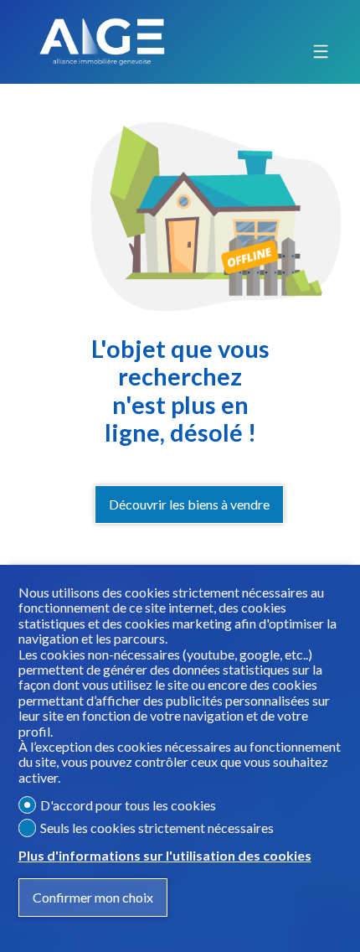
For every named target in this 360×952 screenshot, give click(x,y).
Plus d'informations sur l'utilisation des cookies (164, 855)
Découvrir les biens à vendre (189, 504)
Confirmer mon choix (93, 897)
